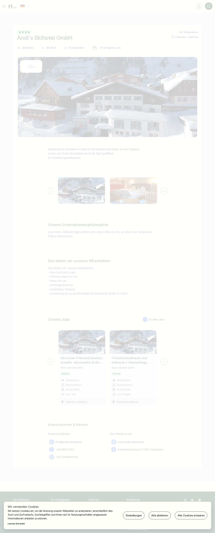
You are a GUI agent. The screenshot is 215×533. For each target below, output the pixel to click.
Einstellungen (134, 515)
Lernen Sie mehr (16, 523)
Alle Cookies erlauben (191, 515)
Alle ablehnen (159, 515)
